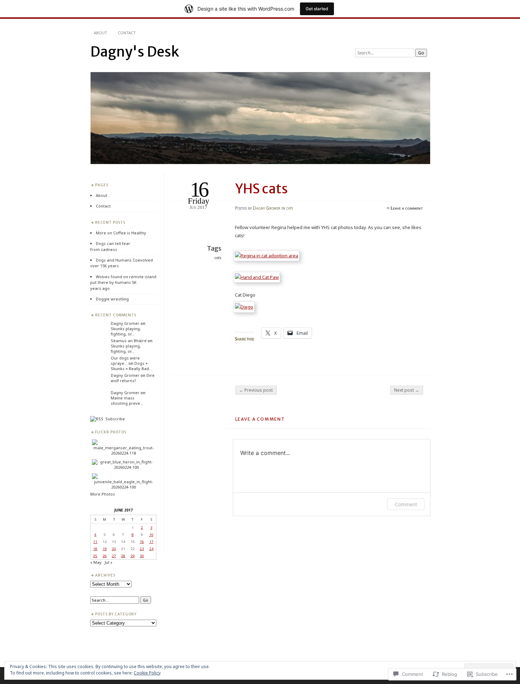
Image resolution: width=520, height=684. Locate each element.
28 (123, 555)
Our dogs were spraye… (125, 360)
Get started (317, 8)
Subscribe (114, 418)
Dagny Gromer (267, 208)
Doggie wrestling (112, 299)
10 (151, 534)
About (100, 32)
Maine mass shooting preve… (127, 400)
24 (151, 548)
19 (105, 548)
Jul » (108, 562)
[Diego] (245, 307)
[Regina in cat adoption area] (268, 255)
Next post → (406, 390)
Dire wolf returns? (133, 378)
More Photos (102, 494)
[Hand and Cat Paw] (258, 277)
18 (95, 548)
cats (289, 208)
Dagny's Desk (134, 51)
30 (142, 555)
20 (114, 548)
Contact (127, 32)
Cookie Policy (147, 673)
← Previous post (256, 390)
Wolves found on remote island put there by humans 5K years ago (123, 282)
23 (142, 548)
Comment (406, 504)
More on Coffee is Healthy (121, 232)
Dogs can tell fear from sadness (110, 246)
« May (96, 562)
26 (105, 555)
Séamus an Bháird (128, 340)
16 (142, 541)
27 (114, 555)
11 (95, 541)
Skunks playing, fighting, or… (126, 331)
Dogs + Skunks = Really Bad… (131, 366)
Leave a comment (407, 208)
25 (95, 555)
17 (151, 541)
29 (133, 555)
